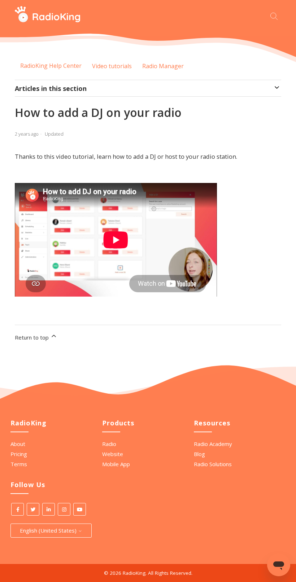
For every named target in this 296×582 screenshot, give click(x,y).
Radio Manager (163, 66)
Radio (109, 443)
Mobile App (116, 464)
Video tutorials (112, 66)
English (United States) (49, 530)
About (17, 443)
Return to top (32, 337)
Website (112, 454)
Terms (18, 464)
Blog (199, 454)
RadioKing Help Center (51, 66)
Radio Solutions (213, 464)
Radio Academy (213, 443)
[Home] (47, 20)
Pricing (18, 454)
